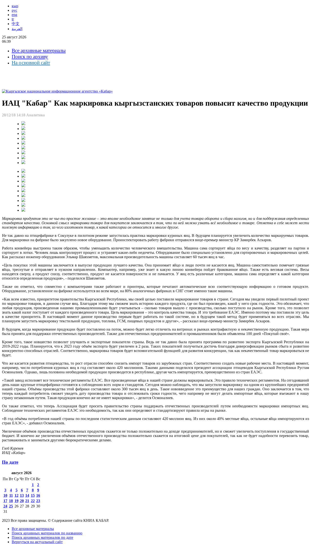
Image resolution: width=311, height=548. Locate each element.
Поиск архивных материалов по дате (42, 537)
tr (13, 19)
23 (38, 501)
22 (33, 501)
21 (27, 501)
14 (27, 495)
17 (5, 501)
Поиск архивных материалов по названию (47, 533)
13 (22, 495)
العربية (17, 29)
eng (14, 15)
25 (11, 506)
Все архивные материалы (39, 50)
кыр (15, 6)
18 (11, 501)
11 (11, 495)
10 (5, 495)
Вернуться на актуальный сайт (37, 542)
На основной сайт (31, 63)
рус (14, 10)
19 (16, 501)
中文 (15, 24)
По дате (10, 462)
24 (5, 506)
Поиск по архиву (30, 57)
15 (33, 495)
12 (16, 495)
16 (38, 495)
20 (22, 501)
